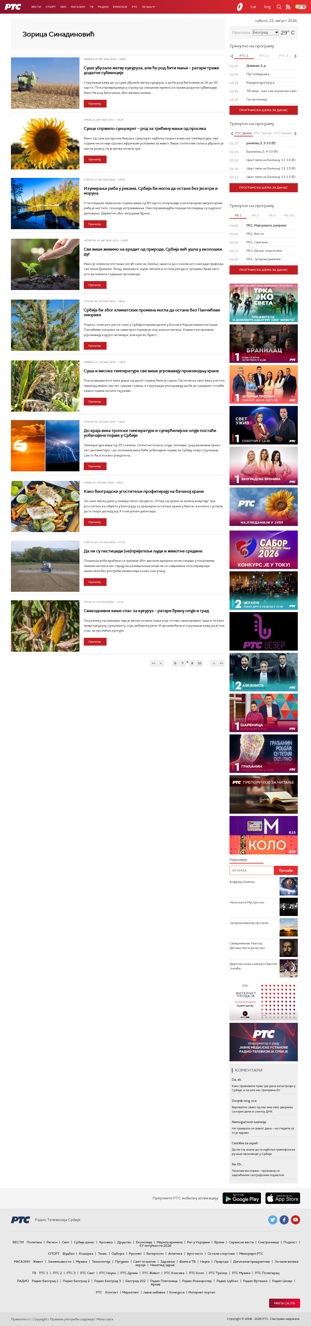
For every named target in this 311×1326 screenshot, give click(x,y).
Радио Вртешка (255, 1281)
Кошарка (86, 1254)
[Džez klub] (263, 590)
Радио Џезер (282, 1281)
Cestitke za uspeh (245, 1143)
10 (199, 663)
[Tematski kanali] (263, 835)
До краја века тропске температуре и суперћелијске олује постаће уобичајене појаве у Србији (150, 433)
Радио (103, 7)
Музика (81, 1261)
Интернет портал (201, 1292)
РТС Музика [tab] (283, 133)
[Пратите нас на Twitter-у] (272, 1219)
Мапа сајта (284, 1303)
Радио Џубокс (228, 1281)
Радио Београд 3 (107, 1281)
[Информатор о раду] (263, 1042)
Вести (36, 7)
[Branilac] (263, 343)
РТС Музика (241, 1273)
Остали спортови (221, 1254)
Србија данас (84, 1242)
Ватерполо (155, 1254)
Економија (144, 1242)
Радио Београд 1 (45, 1281)
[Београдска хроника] (263, 466)
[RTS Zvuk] (263, 631)
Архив (155, 1284)
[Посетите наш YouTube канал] (295, 1219)
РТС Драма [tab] (243, 133)
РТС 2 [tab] (263, 56)
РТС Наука (107, 1273)
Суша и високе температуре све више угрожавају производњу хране (151, 371)
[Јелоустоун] (263, 672)
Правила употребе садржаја (72, 1319)
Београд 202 (135, 1281)
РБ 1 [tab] (238, 215)
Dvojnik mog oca (244, 1101)
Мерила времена (170, 1242)
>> (221, 663)
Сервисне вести (241, 1242)
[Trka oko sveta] (263, 303)
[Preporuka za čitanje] (263, 794)
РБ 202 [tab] (289, 215)
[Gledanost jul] (263, 506)
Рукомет (135, 1254)
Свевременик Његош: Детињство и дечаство (247, 945)
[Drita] (263, 753)
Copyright (40, 1319)
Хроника (106, 1242)
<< (153, 663)
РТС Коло (196, 1273)
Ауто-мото (195, 1254)
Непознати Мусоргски (246, 902)
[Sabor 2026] (263, 550)
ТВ (91, 7)
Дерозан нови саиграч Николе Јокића (253, 966)
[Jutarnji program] (263, 384)
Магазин (78, 7)
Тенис (102, 1254)
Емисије (120, 7)
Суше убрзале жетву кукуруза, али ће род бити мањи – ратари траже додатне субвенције (151, 70)
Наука (205, 1261)
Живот (38, 1261)
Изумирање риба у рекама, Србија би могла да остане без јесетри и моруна (151, 191)
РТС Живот (151, 1273)
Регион (51, 1242)
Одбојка (118, 1254)
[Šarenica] (263, 713)
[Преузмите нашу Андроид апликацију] (242, 1198)
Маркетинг (130, 1292)
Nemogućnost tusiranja (249, 1122)
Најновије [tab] (238, 859)
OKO (63, 7)
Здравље (167, 1261)
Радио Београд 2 (76, 1281)
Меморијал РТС (251, 1254)
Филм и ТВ (187, 1261)
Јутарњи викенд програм (248, 923)
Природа (221, 1261)
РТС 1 (43, 1273)
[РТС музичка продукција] (263, 1001)
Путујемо (122, 1261)
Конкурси (176, 1292)
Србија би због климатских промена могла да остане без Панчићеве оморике (152, 312)
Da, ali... (237, 1079)
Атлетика (175, 1254)
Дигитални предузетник (251, 1261)
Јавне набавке (154, 1292)
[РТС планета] (240, 7)
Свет (65, 1242)
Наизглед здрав (162, 1265)
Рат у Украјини (198, 1242)
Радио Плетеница (164, 1281)
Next (295, 56)
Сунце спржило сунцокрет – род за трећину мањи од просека (145, 128)
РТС (135, 7)
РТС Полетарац (267, 1273)
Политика (34, 1242)
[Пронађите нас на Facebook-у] (284, 1219)
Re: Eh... (237, 1164)
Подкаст (290, 1242)
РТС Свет (87, 1273)
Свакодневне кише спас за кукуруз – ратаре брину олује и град (146, 610)
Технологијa (101, 1261)
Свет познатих (144, 1261)
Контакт (111, 1292)
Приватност (20, 1319)
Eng (267, 6)
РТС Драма (129, 1273)
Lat (253, 6)
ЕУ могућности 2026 (155, 1246)
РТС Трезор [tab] (263, 133)
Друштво (124, 1242)
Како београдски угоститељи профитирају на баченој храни (144, 491)
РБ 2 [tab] (255, 215)
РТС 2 (57, 1273)
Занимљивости (59, 1261)
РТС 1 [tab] (244, 56)
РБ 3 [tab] (272, 215)
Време (219, 1242)
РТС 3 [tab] (283, 56)
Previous (232, 56)
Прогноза (241, 32)
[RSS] (288, 7)
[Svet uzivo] (263, 425)
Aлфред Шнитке (242, 882)
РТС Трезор (218, 1273)
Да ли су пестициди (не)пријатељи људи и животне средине (143, 551)
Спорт (51, 7)
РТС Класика (174, 1273)
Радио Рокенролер (197, 1281)
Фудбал (68, 1254)
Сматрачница (268, 1242)
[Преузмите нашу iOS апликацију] (282, 1198)
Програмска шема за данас (263, 110)
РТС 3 (71, 1273)
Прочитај (94, 103)
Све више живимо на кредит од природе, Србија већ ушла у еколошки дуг (153, 251)
